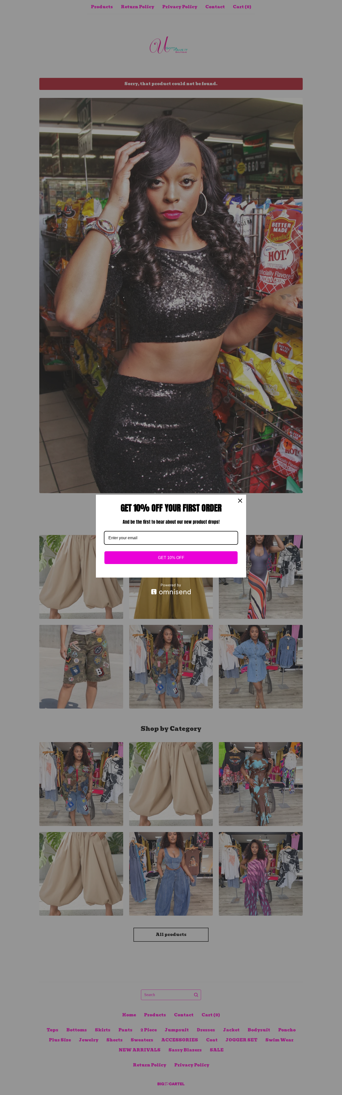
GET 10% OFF (171, 558)
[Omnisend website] (171, 589)
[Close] (240, 501)
